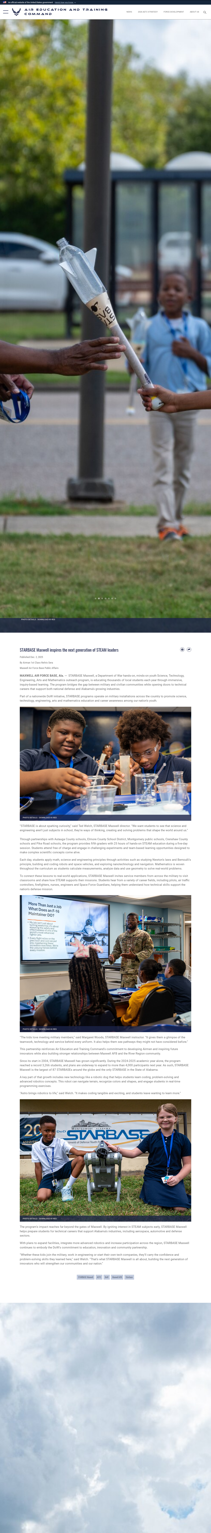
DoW (106, 1277)
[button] (65, 2)
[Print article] (182, 649)
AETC (99, 1277)
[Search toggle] (205, 12)
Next (200, 326)
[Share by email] (189, 649)
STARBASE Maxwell (85, 1277)
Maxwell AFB (117, 1277)
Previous (10, 326)
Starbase (129, 1277)
